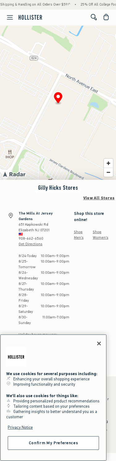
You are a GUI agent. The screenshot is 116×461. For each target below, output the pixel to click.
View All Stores (98, 198)
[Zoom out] (108, 172)
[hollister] (30, 17)
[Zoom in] (108, 163)
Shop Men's (79, 234)
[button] (58, 98)
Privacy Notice (20, 427)
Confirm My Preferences (53, 442)
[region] (53, 397)
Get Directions (30, 244)
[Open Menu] (7, 17)
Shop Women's (100, 234)
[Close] (99, 343)
